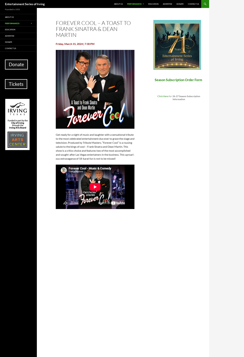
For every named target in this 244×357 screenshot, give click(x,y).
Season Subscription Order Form (179, 80)
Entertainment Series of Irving (25, 4)
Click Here (162, 96)
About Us (118, 4)
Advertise (167, 4)
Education (153, 4)
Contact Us (193, 4)
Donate (180, 4)
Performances (134, 4)
